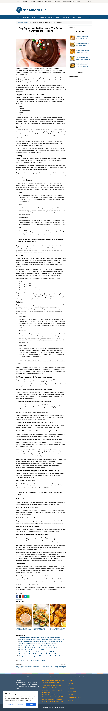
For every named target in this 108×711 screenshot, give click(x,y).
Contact (70, 686)
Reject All (20, 704)
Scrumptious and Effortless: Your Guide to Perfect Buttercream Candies (40, 638)
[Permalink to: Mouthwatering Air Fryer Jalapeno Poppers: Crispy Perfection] (41, 615)
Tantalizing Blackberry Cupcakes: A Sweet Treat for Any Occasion (39, 646)
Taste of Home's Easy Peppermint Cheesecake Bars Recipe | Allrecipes (40, 642)
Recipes (22, 660)
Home (70, 680)
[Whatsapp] (28, 596)
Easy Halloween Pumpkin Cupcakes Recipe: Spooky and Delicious (39, 654)
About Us (70, 683)
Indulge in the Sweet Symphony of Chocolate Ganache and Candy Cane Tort (42, 656)
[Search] (90, 17)
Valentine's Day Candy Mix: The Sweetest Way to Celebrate (36, 652)
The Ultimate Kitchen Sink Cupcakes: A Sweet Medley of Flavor (38, 644)
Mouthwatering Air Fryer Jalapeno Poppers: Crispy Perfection (39, 629)
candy (37, 660)
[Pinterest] (88, 1)
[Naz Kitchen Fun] (31, 10)
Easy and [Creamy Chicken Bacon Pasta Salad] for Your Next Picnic (28, 666)
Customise (10, 704)
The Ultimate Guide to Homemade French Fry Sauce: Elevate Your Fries (24, 629)
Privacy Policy (72, 691)
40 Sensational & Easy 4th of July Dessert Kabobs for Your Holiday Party (54, 666)
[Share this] (17, 596)
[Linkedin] (90, 1)
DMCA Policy (72, 694)
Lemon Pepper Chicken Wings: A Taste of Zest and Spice (58, 628)
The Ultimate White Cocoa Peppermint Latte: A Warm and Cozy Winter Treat (41, 640)
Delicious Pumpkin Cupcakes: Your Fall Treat (32, 650)
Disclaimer (71, 689)
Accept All (31, 704)
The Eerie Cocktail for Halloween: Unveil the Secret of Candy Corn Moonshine (42, 648)
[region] (20, 699)
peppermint (42, 660)
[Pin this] (23, 596)
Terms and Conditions (74, 697)
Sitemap (70, 700)
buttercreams (33, 660)
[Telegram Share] (25, 596)
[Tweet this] (20, 596)
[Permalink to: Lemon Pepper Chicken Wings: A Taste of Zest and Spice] (58, 615)
